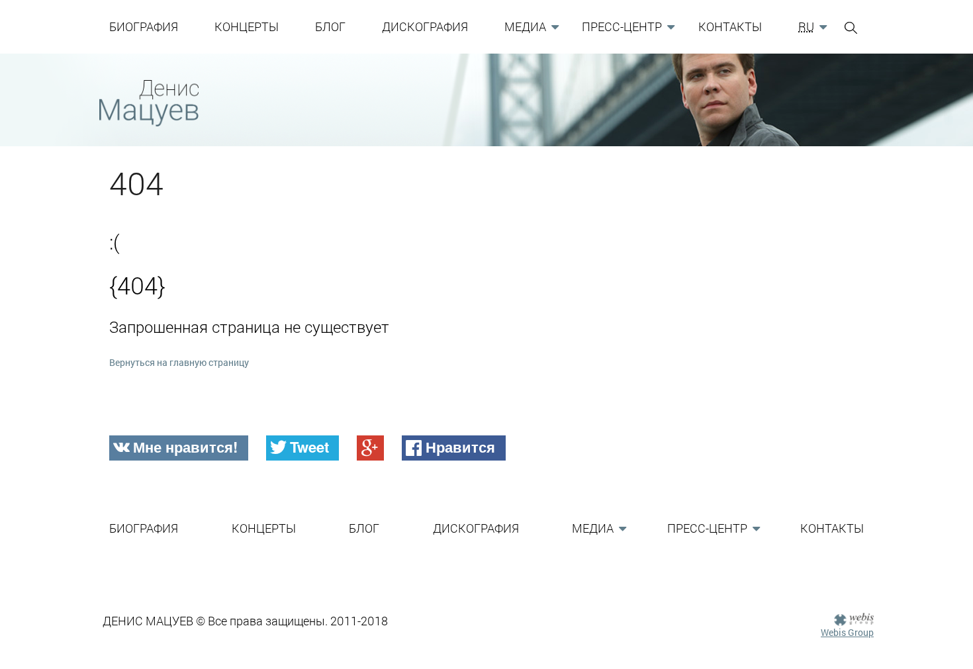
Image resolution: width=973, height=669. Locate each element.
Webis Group (847, 632)
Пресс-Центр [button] (622, 26)
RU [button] (806, 26)
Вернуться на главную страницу (179, 362)
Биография (143, 26)
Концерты (246, 26)
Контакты (730, 26)
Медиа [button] (525, 26)
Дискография (425, 26)
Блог (330, 26)
